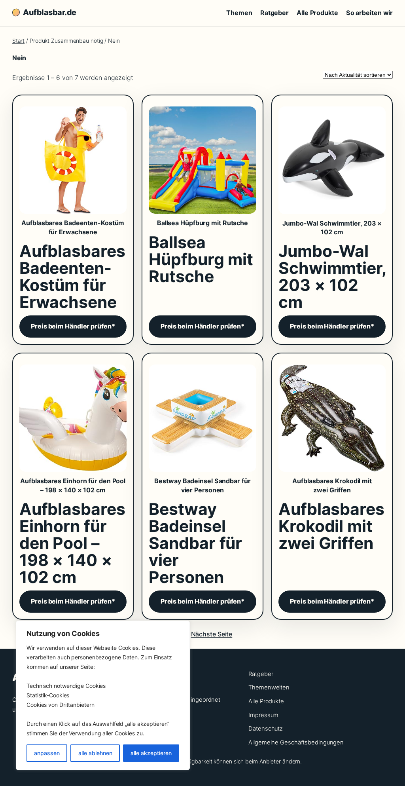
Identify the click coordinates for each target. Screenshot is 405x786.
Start (18, 40)
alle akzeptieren (151, 753)
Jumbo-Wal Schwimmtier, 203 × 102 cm (332, 227)
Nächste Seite (212, 634)
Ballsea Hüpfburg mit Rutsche (202, 223)
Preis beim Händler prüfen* (73, 326)
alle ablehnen (95, 753)
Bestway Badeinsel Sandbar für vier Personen (202, 485)
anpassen (47, 753)
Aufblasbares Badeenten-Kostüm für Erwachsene (72, 227)
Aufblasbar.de (49, 12)
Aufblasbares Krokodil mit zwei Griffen (332, 485)
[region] (103, 695)
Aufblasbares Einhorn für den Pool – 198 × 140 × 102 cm (72, 485)
